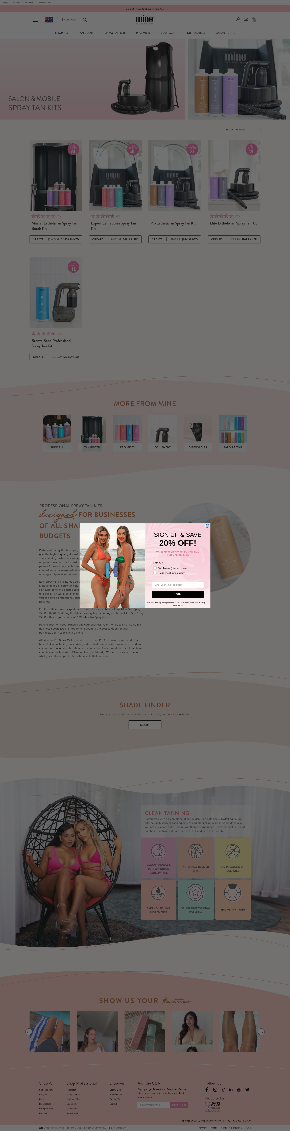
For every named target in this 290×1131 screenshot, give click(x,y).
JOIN (178, 594)
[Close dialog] (207, 526)
